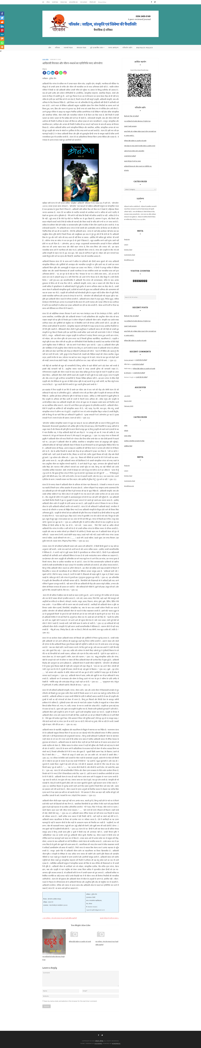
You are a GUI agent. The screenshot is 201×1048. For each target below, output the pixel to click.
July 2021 (127, 396)
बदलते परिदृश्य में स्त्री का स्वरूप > (109, 918)
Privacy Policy (102, 2)
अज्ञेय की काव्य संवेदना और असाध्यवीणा (134, 151)
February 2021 (128, 406)
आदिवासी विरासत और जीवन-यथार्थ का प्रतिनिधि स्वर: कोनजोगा (138, 168)
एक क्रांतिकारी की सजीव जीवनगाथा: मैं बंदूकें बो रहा (137, 121)
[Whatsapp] (61, 73)
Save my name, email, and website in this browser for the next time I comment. (70, 1001)
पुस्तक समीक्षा (45, 59)
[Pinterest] (57, 73)
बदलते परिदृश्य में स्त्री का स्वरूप (132, 161)
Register (127, 239)
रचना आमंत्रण (83, 2)
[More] (2, 47)
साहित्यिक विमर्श (128, 446)
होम (43, 2)
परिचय (48, 2)
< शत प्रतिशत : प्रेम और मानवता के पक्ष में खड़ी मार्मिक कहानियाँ (59, 918)
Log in (126, 244)
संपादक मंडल (63, 2)
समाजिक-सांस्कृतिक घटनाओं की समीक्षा (134, 441)
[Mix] (2, 39)
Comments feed (129, 255)
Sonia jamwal (128, 360)
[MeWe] (2, 34)
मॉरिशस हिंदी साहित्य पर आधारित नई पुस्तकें (80, 942)
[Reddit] (2, 22)
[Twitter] (48, 73)
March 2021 (128, 401)
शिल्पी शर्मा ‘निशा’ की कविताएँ (131, 116)
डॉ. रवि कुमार (127, 373)
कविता (125, 425)
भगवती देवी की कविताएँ (130, 156)
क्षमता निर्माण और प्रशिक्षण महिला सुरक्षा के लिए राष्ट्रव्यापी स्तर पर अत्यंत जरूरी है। (140, 133)
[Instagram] (65, 73)
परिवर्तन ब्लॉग (93, 2)
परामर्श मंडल (55, 2)
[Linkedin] (52, 73)
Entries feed (128, 249)
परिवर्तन (126, 431)
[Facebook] (44, 73)
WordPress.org (129, 260)
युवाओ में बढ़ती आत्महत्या (130, 126)
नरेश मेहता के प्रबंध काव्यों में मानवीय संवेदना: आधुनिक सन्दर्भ (139, 146)
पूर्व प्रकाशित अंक (73, 2)
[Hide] (1, 51)
